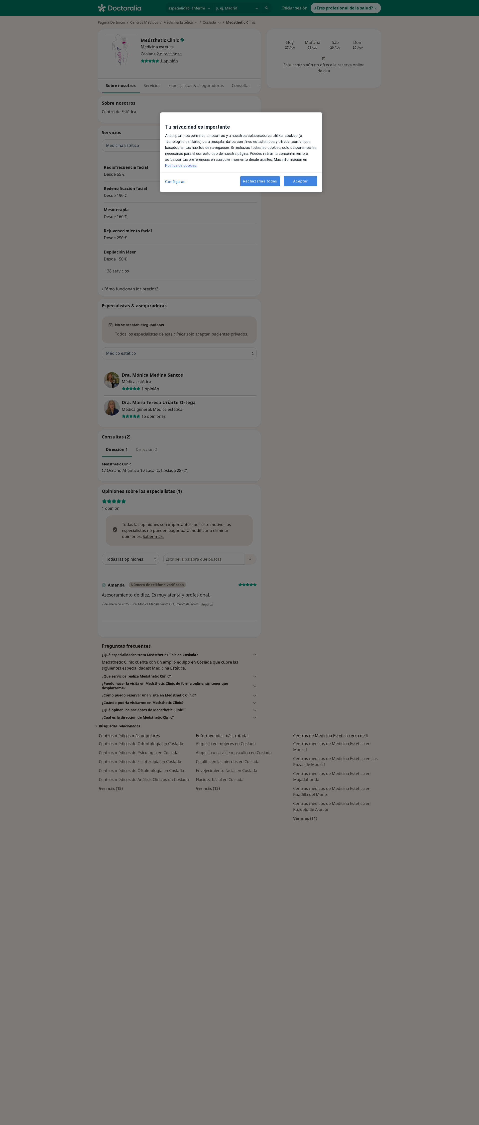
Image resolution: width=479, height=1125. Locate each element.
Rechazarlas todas (260, 181)
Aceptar (300, 181)
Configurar (175, 181)
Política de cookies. (181, 165)
